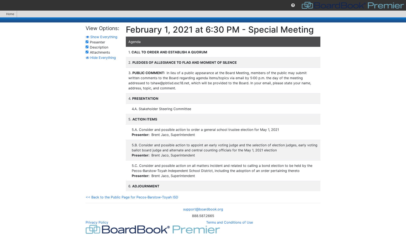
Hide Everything (102, 57)
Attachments (100, 52)
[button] (293, 5)
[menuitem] (293, 5)
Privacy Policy (97, 222)
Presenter (97, 42)
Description (99, 47)
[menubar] (203, 5)
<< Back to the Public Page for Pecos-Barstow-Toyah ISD (132, 197)
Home (10, 14)
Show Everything (103, 37)
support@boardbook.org (203, 209)
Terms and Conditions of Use (229, 222)
